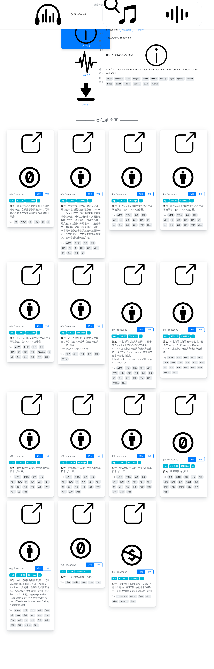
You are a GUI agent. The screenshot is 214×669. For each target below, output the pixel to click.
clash (146, 84)
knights (136, 78)
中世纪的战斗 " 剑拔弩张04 (23, 291)
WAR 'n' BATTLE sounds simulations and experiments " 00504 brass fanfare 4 (128, 534)
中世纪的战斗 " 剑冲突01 (124, 159)
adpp (109, 78)
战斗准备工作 (16, 159)
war (128, 78)
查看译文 (141, 30)
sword (154, 78)
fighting (180, 78)
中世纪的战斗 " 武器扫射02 (125, 421)
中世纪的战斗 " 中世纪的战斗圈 (76, 159)
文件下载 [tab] (86, 104)
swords (190, 78)
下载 (47, 194)
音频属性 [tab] (86, 75)
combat (137, 84)
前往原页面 (126, 30)
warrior (155, 84)
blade (109, 84)
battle (145, 78)
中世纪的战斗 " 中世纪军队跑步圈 (127, 293)
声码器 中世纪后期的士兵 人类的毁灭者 (179, 423)
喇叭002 (65, 530)
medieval (119, 78)
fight (172, 78)
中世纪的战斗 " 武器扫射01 (23, 421)
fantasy (163, 78)
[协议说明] (156, 55)
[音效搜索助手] (177, 14)
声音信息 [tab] (86, 45)
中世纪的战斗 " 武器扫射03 (74, 421)
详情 (39, 194)
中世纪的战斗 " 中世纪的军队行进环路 (178, 293)
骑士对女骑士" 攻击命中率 (73, 291)
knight (118, 84)
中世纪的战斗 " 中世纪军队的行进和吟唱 (25, 532)
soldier (127, 84)
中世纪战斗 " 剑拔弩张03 (175, 159)
